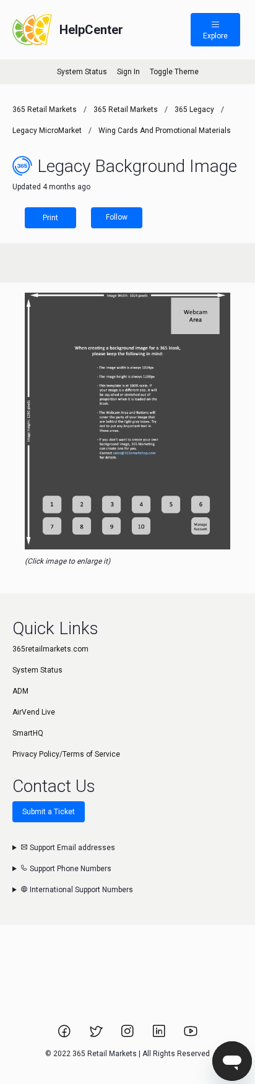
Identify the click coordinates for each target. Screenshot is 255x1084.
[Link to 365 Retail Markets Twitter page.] (97, 1035)
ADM (20, 691)
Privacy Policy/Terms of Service (66, 754)
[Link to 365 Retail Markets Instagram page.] (128, 1035)
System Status (82, 71)
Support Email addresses (71, 847)
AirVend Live (33, 712)
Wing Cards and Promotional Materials (164, 130)
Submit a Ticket (48, 811)
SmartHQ (27, 733)
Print (50, 217)
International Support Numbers (80, 889)
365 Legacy (195, 109)
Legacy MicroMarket (47, 130)
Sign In (128, 71)
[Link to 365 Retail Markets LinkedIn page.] (160, 1035)
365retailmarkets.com (50, 649)
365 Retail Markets (44, 109)
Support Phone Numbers (69, 868)
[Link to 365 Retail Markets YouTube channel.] (190, 1035)
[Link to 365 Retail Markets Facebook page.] (65, 1035)
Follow (116, 217)
